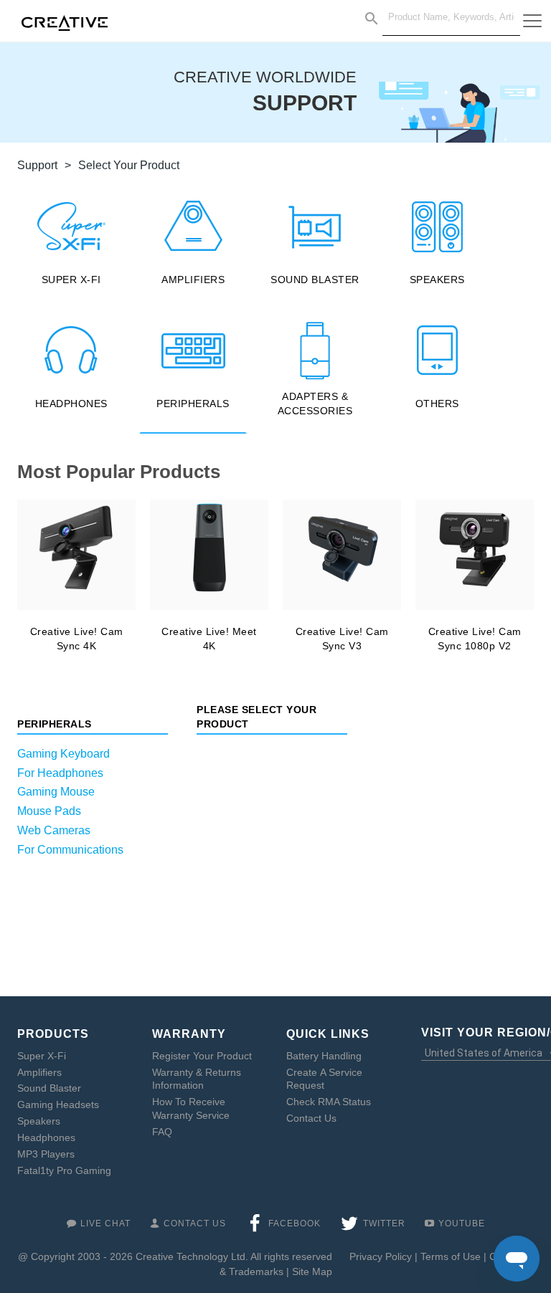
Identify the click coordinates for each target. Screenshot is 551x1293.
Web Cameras (53, 830)
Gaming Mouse (56, 792)
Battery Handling (324, 1055)
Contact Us (311, 1118)
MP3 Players (46, 1154)
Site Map (312, 1271)
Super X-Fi (41, 1055)
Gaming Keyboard (63, 754)
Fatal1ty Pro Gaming (64, 1170)
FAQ (162, 1131)
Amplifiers (39, 1072)
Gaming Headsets (58, 1104)
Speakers (38, 1121)
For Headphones (60, 773)
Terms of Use (450, 1256)
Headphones (46, 1137)
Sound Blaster (49, 1088)
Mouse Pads (49, 811)
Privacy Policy (380, 1256)
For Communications (70, 850)
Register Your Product (202, 1055)
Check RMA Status (328, 1101)
